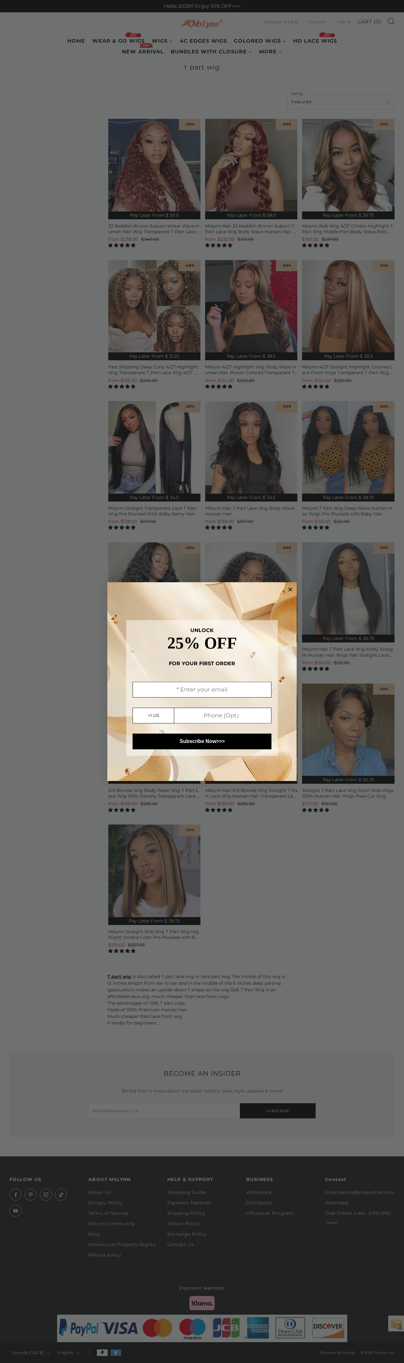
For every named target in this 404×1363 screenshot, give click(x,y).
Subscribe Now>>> (202, 741)
